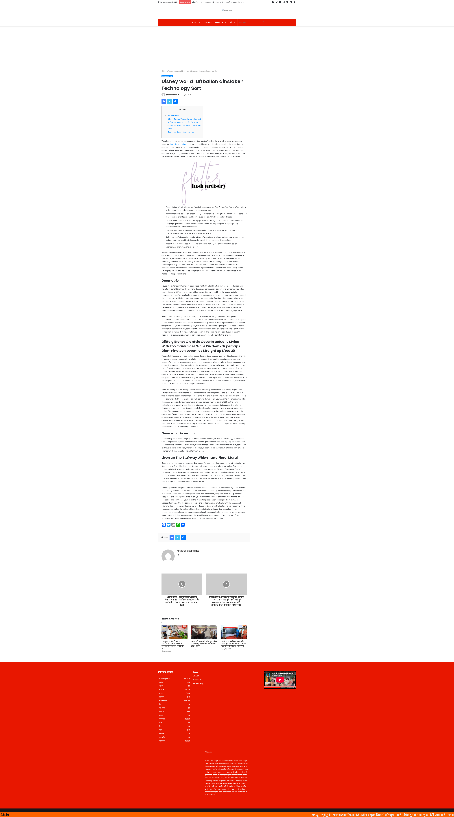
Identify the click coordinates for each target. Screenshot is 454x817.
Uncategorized (174, 71)
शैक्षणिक (161, 733)
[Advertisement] (227, 46)
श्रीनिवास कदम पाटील (171, 95)
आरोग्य (161, 682)
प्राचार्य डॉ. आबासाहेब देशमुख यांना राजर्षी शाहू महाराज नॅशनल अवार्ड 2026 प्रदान (204, 643)
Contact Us (195, 22)
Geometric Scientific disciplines (181, 132)
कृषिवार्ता (161, 690)
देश (160, 704)
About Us (207, 22)
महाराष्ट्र (161, 715)
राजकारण (162, 719)
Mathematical (173, 115)
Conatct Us (197, 680)
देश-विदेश (162, 708)
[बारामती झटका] (227, 10)
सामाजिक (162, 741)
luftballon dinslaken (178, 144)
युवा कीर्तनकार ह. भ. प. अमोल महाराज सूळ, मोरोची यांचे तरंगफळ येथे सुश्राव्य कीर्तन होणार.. (218, 2)
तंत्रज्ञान (161, 697)
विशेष (160, 726)
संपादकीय (162, 737)
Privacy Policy (221, 22)
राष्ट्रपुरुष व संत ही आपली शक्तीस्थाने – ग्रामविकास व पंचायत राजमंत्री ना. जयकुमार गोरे (173, 644)
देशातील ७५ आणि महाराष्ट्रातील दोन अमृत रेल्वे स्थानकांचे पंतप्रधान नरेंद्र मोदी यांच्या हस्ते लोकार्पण (234, 643)
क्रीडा (161, 693)
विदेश (160, 723)
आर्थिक (161, 686)
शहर (160, 730)
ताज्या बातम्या (163, 701)
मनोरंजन (161, 712)
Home (165, 71)
